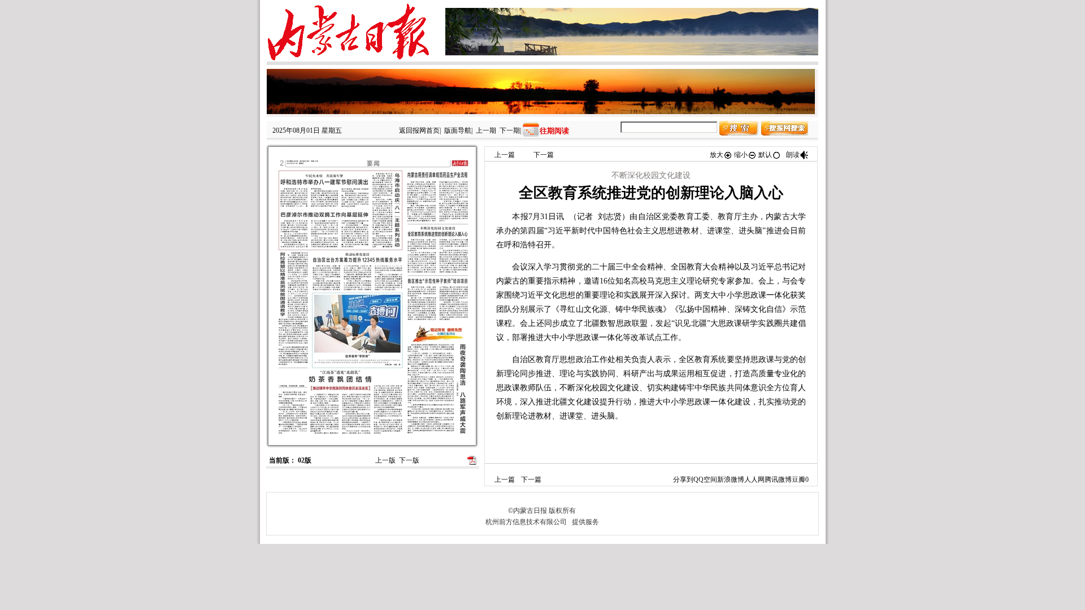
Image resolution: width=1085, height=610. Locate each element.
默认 (765, 155)
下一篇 (543, 155)
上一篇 (504, 155)
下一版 (409, 460)
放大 (716, 155)
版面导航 (457, 130)
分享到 (683, 479)
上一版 (385, 460)
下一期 (510, 130)
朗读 (793, 155)
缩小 (741, 155)
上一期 (486, 130)
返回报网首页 (419, 130)
